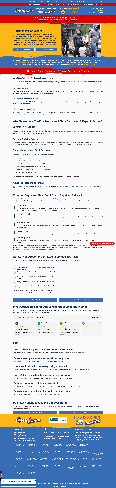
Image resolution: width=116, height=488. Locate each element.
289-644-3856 (45, 469)
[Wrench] (1, 469)
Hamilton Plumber (84, 451)
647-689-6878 (97, 469)
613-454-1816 (58, 469)
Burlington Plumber (57, 451)
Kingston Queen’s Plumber (71, 458)
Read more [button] (56, 334)
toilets (47, 240)
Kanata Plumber (45, 444)
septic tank (82, 245)
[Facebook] (1, 477)
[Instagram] (1, 472)
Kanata (92, 432)
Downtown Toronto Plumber (97, 465)
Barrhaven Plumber (31, 444)
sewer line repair (37, 249)
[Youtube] (1, 474)
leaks (81, 91)
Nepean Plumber (58, 444)
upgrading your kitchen (29, 38)
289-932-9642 (19, 467)
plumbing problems (58, 199)
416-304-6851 (32, 469)
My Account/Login (59, 1)
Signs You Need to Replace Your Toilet (56, 432)
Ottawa (76, 432)
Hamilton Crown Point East (97, 452)
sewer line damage (74, 131)
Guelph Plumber (32, 458)
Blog (93, 1)
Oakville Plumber (45, 465)
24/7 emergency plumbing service (41, 102)
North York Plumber (31, 465)
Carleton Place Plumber (71, 451)
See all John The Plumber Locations (25, 440)
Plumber (86, 466)
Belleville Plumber (32, 452)
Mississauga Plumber (97, 458)
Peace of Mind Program (47, 1)
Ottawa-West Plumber (84, 444)
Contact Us (99, 1)
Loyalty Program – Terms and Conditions (61, 483)
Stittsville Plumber (19, 451)
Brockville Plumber (45, 451)
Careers (89, 1)
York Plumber (18, 472)
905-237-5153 (97, 454)
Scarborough (82, 466)
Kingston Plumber (45, 458)
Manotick (79, 439)
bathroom (48, 81)
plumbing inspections (23, 112)
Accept (18, 484)
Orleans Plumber (71, 444)
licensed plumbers (20, 186)
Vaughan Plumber (32, 472)
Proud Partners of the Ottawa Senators (75, 1)
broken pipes (60, 245)
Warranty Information (81, 483)
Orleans (81, 434)
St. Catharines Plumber (71, 466)
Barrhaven (97, 432)
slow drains (32, 44)
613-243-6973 (32, 453)
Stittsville (86, 434)
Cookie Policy (42, 483)
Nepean (76, 434)
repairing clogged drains (71, 186)
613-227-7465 (97, 10)
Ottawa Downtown (84, 432)
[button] (34, 480)
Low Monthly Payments (33, 1)
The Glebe (82, 440)
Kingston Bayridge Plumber (58, 458)
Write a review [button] (95, 317)
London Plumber (84, 458)
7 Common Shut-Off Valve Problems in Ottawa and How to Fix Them (56, 437)
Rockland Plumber (58, 465)
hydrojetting (41, 186)
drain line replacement (40, 144)
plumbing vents (50, 44)
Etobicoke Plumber (18, 458)
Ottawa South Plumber (97, 446)
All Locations (97, 13)
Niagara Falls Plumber (19, 466)
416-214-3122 (84, 467)
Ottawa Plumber (19, 444)
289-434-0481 (71, 468)
